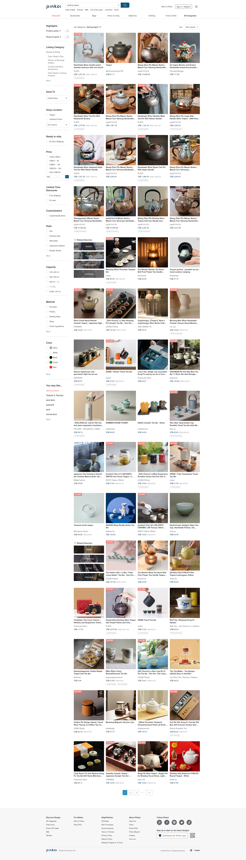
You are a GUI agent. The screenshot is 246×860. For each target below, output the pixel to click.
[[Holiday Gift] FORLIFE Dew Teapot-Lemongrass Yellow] (185, 555)
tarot (48, 409)
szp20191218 (143, 71)
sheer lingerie (70, 9)
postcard (50, 404)
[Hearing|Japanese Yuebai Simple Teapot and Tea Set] (89, 654)
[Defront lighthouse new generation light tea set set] (89, 355)
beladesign (174, 275)
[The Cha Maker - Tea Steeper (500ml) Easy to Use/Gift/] (185, 654)
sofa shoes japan (96, 9)
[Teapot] (121, 48)
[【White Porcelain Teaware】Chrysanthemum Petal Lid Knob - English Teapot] (153, 705)
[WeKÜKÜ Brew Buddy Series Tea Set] (121, 508)
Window (49, 835)
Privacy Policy (106, 835)
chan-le (173, 531)
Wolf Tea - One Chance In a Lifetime (184, 626)
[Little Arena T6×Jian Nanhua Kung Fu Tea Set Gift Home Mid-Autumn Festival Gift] (89, 756)
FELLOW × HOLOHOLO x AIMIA (87, 429)
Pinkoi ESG (133, 828)
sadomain (174, 377)
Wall (47, 832)
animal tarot (51, 414)
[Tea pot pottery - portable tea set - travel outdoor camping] (185, 252)
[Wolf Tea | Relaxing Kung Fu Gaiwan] (185, 603)
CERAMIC (78, 326)
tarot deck (50, 400)
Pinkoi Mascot (134, 832)
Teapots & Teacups (54, 395)
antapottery (110, 429)
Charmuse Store (144, 377)
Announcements (107, 828)
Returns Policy (106, 839)
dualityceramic (143, 728)
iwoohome (142, 275)
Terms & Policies (107, 832)
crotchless (108, 9)
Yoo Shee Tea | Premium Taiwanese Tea (186, 677)
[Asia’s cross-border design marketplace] (53, 6)
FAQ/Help (105, 821)
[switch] (57, 30)
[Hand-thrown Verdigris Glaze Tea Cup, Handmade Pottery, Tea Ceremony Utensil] (185, 508)
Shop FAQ (77, 825)
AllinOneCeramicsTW (114, 71)
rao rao (173, 326)
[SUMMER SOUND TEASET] (121, 406)
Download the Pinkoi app (174, 835)
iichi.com (132, 839)
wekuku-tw (110, 531)
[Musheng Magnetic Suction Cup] (121, 705)
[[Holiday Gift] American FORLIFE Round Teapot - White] (185, 756)
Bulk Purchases (107, 825)
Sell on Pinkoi (166, 6)
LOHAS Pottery (112, 326)
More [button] (48, 80)
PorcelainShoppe (177, 71)
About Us (132, 821)
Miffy (87, 9)
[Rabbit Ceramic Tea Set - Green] (153, 406)
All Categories (51, 821)
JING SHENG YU (145, 326)
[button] (67, 176)
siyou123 (141, 779)
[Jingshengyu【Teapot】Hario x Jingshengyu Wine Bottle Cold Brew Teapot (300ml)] (153, 303)
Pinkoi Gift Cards (52, 828)
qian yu (173, 429)
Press (131, 825)
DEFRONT (78, 377)
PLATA (76, 71)
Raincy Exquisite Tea (178, 728)
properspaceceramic (114, 677)
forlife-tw (173, 578)
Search (125, 5)
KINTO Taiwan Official (115, 480)
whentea (77, 677)
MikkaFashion (79, 480)
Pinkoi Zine (50, 825)
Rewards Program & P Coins (112, 842)
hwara (116, 9)
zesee (108, 275)
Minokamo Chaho (81, 531)
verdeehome (143, 429)
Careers (132, 835)
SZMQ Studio (79, 728)
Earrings (80, 9)
